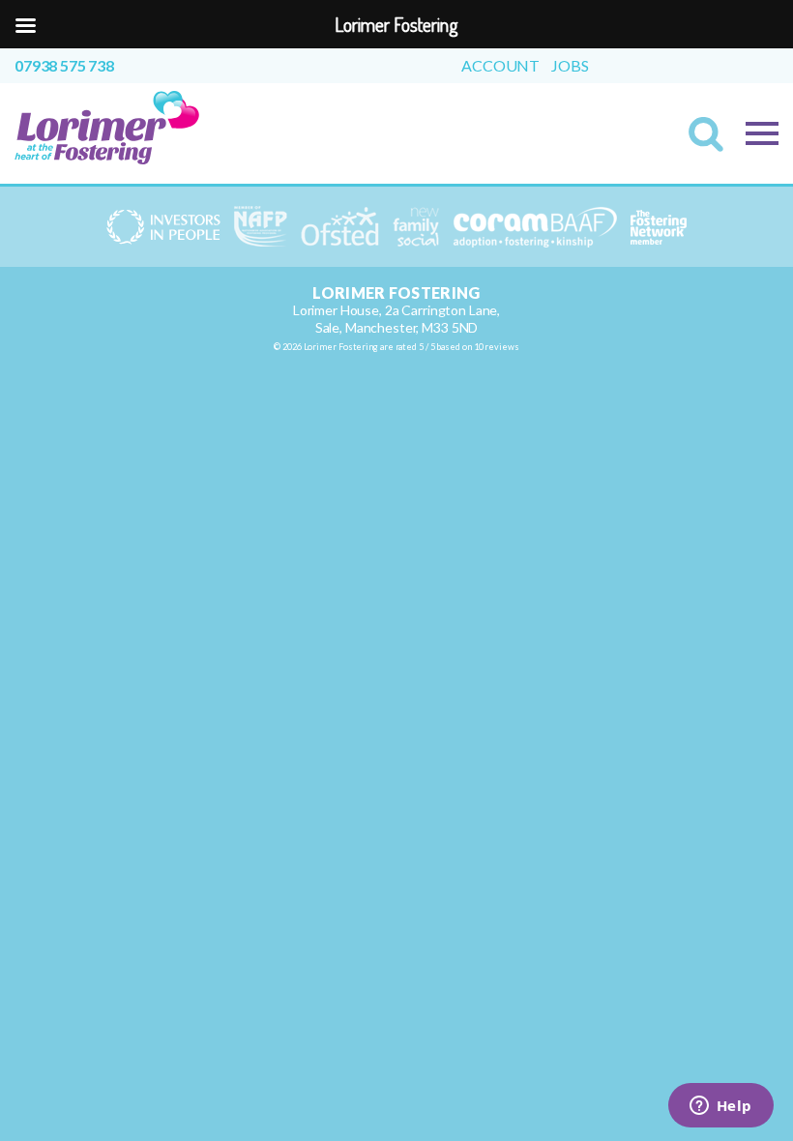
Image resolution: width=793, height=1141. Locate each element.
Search (712, 140)
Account (500, 65)
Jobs (569, 65)
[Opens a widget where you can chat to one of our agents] (720, 1107)
